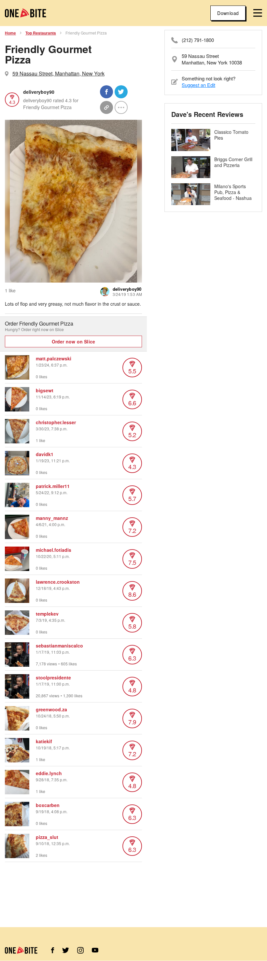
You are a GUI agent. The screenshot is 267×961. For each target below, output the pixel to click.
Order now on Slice (73, 341)
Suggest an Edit (198, 84)
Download (228, 13)
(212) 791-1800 (198, 40)
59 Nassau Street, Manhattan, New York (58, 73)
